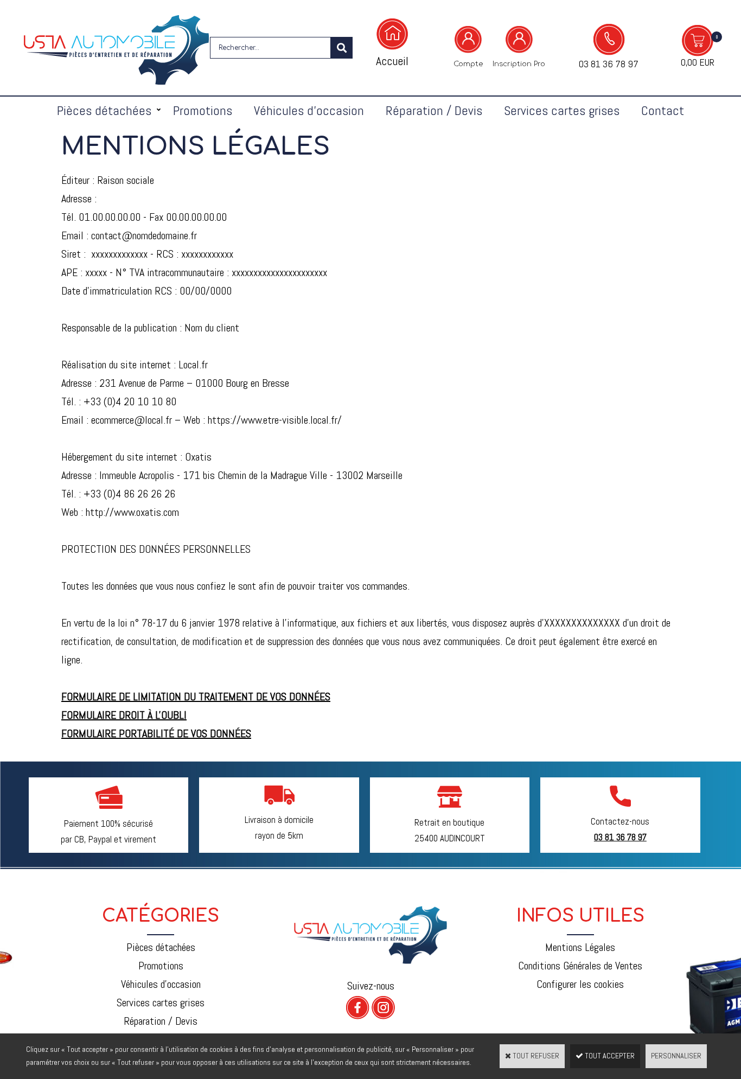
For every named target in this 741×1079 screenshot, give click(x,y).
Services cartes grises (561, 110)
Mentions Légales (580, 947)
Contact (662, 110)
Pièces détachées (104, 110)
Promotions (202, 110)
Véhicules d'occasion (309, 110)
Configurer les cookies (580, 984)
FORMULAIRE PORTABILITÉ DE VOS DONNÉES (156, 733)
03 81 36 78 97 (608, 64)
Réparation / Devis (434, 110)
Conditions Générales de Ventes (580, 966)
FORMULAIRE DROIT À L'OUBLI (124, 715)
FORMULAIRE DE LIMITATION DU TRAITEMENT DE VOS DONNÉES (195, 696)
